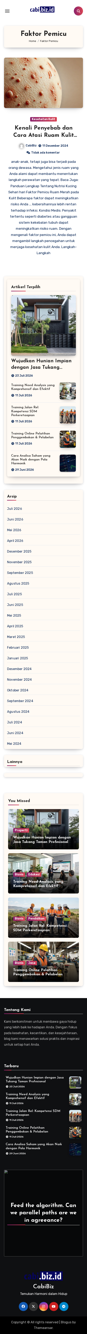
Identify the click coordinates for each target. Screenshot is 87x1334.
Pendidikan (36, 918)
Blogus (66, 1322)
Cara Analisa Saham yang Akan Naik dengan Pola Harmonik (30, 459)
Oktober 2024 (17, 690)
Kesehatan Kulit (43, 119)
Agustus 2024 (18, 712)
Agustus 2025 (18, 583)
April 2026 (15, 541)
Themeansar (43, 1328)
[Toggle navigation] (7, 11)
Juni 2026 (15, 519)
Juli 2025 (14, 594)
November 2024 (19, 680)
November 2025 (19, 562)
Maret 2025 (16, 637)
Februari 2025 (18, 647)
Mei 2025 (14, 615)
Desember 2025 (19, 551)
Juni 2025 (15, 605)
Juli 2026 (14, 509)
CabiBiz (31, 145)
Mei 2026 (14, 530)
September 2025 (20, 573)
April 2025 (15, 626)
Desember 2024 (19, 669)
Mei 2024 (14, 744)
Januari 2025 (17, 658)
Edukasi (34, 874)
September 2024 (20, 701)
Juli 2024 (14, 722)
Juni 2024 (15, 733)
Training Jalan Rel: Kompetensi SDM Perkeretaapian (25, 411)
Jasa (31, 963)
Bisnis (19, 874)
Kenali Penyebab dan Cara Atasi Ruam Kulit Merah (43, 135)
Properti (21, 830)
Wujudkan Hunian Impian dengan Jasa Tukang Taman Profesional (41, 367)
